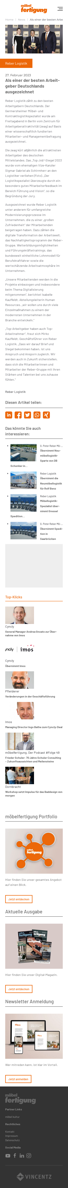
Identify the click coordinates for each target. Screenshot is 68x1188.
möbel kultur (12, 1116)
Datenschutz (12, 1140)
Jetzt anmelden (18, 1079)
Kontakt (9, 1131)
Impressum (11, 1135)
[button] (60, 8)
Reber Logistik (15, 392)
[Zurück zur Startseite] (34, 8)
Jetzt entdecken (18, 899)
